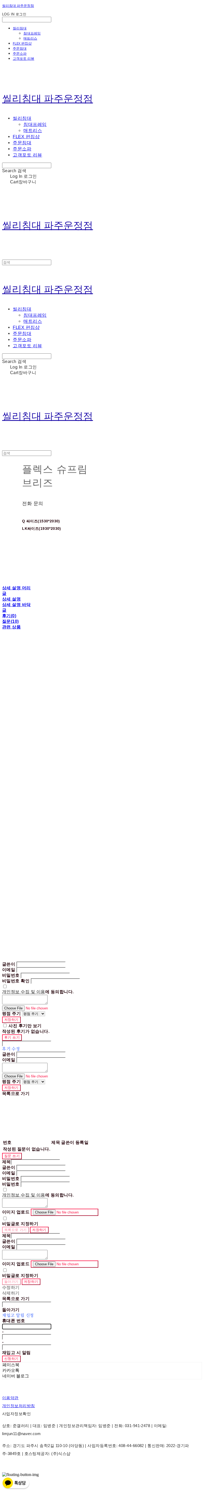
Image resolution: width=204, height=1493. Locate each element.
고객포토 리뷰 (23, 58)
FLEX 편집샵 (22, 43)
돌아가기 (11, 1282)
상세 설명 (11, 599)
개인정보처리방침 (18, 1405)
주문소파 (20, 53)
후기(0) (9, 616)
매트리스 (30, 38)
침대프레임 (32, 33)
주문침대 (20, 48)
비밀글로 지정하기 (20, 1223)
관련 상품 (11, 627)
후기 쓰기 (12, 1037)
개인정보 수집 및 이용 (23, 991)
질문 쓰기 (12, 1156)
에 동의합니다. (38, 991)
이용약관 (10, 1397)
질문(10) (10, 621)
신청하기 (11, 1359)
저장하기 (11, 1020)
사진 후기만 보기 (24, 1025)
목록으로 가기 (15, 1230)
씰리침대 (20, 28)
